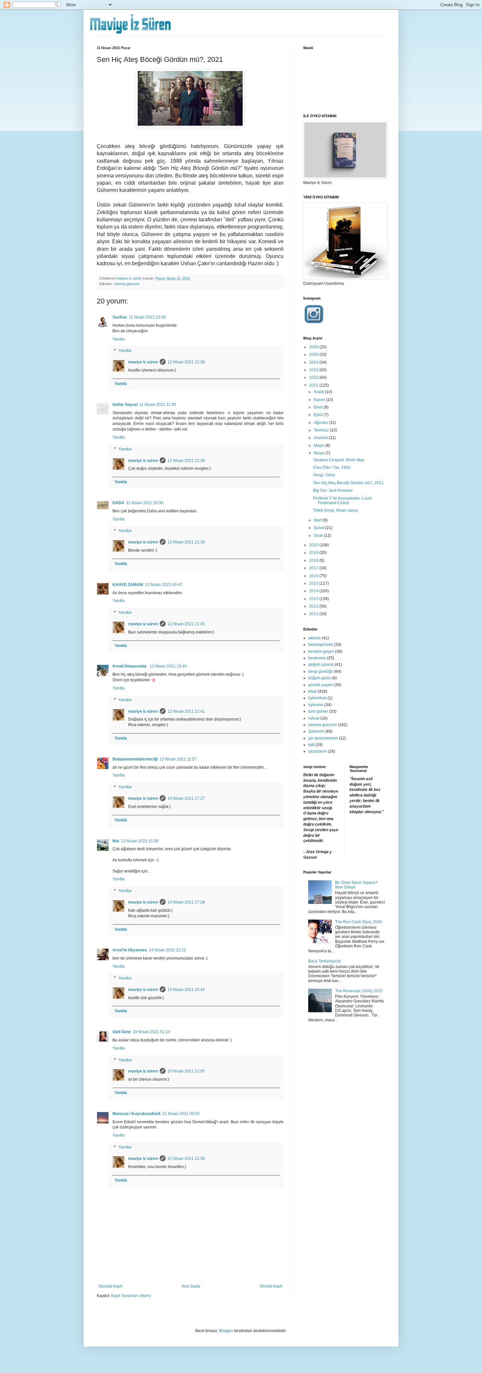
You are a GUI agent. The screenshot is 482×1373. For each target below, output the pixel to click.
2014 (314, 591)
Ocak (319, 535)
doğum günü (319, 678)
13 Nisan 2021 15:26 (139, 841)
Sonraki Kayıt (110, 1286)
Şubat (319, 527)
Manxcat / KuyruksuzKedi (136, 1113)
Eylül (319, 414)
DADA (118, 503)
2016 (314, 576)
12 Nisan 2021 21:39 (186, 362)
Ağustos (321, 422)
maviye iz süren (143, 362)
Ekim (319, 407)
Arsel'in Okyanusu (129, 950)
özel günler (318, 711)
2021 (314, 385)
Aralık (319, 392)
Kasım (320, 399)
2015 (314, 583)
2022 (314, 377)
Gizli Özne (121, 1032)
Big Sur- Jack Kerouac (333, 490)
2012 (314, 606)
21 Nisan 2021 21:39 (186, 1158)
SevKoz (119, 317)
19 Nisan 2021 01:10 (151, 1032)
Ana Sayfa (191, 1286)
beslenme (317, 658)
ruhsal (313, 718)
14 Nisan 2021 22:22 (167, 950)
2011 (314, 614)
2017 (314, 568)
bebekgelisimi (320, 644)
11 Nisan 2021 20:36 (144, 503)
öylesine (315, 705)
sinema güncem (126, 284)
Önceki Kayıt (271, 1286)
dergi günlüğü (320, 671)
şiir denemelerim (323, 738)
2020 (314, 545)
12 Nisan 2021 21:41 (186, 711)
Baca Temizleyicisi (324, 961)
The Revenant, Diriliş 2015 (359, 991)
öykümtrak (317, 698)
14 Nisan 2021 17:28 (186, 902)
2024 (314, 362)
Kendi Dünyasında (130, 666)
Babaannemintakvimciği (135, 759)
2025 (314, 354)
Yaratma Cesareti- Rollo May (338, 460)
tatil (311, 744)
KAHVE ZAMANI (127, 584)
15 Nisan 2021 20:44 (186, 989)
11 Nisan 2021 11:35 (157, 404)
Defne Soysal (124, 404)
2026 (314, 347)
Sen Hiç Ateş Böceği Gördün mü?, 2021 (348, 483)
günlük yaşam (320, 685)
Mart (318, 520)
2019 (314, 552)
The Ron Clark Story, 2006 (358, 922)
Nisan (319, 453)
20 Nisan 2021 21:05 (186, 1071)
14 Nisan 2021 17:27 (186, 798)
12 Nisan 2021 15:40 (168, 666)
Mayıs (319, 445)
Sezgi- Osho (324, 475)
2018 (314, 560)
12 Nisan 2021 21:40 (186, 624)
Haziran (321, 437)
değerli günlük (321, 664)
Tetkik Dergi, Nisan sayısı (335, 510)
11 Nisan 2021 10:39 (147, 317)
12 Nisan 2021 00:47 (163, 584)
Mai (115, 841)
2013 (314, 598)
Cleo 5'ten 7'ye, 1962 (332, 467)
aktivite (314, 638)
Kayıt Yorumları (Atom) (131, 1295)
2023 (314, 370)
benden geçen (321, 651)
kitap (312, 691)
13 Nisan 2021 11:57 (178, 759)
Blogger (226, 1330)
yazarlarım (317, 751)
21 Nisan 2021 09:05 (181, 1113)
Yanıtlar (125, 351)
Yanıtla (118, 339)
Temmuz (322, 430)
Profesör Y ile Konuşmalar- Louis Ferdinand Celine (342, 500)
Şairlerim (316, 731)
